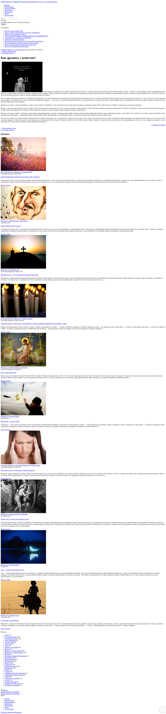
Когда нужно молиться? (8, 372)
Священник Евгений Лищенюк (15, 673)
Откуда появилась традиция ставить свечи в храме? (22, 43)
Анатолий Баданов (7, 172)
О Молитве (23, 367)
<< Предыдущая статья (8, 51)
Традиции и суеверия (12, 685)
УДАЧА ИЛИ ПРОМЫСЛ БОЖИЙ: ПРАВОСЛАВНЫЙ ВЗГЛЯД (26, 36)
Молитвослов (9, 7)
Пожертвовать (6, 694)
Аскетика (4, 465)
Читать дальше (5, 185)
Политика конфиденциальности (11, 712)
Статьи (7, 680)
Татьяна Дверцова (11, 682)
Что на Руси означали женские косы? (17, 46)
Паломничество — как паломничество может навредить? (19, 275)
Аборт (7, 635)
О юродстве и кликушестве (10, 620)
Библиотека (8, 10)
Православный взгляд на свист (11, 226)
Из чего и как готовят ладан (14, 31)
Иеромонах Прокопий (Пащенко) (15, 656)
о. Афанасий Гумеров (158, 125)
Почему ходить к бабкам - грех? (15, 34)
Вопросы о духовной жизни (23, 172)
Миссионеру (9, 12)
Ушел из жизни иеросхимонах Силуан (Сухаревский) (22, 32)
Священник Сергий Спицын (14, 675)
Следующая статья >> (8, 53)
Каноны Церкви (10, 8)
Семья (7, 676)
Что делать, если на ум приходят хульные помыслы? (18, 470)
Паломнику (8, 668)
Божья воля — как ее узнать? (10, 421)
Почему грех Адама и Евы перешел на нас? (15, 519)
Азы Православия (10, 637)
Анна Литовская (10, 640)
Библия (7, 5)
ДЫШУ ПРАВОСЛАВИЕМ (10, 2)
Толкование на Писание (12, 683)
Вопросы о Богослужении (13, 651)
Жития (7, 654)
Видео (7, 13)
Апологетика (9, 642)
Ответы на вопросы (11, 666)
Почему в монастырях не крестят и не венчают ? (21, 45)
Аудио (7, 645)
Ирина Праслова (10, 659)
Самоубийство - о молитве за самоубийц (18, 38)
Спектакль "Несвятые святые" (14, 39)
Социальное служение (12, 678)
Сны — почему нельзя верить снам (12, 570)
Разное (7, 670)
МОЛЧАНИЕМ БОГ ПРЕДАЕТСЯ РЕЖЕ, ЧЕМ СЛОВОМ (20, 177)
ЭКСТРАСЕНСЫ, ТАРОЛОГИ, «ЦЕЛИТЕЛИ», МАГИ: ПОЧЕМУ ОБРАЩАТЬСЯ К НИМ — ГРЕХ (34, 324)
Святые (7, 671)
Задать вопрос (9, 15)
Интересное (24, 221)
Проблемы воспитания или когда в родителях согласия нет (24, 41)
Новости (7, 663)
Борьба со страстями (14, 465)
